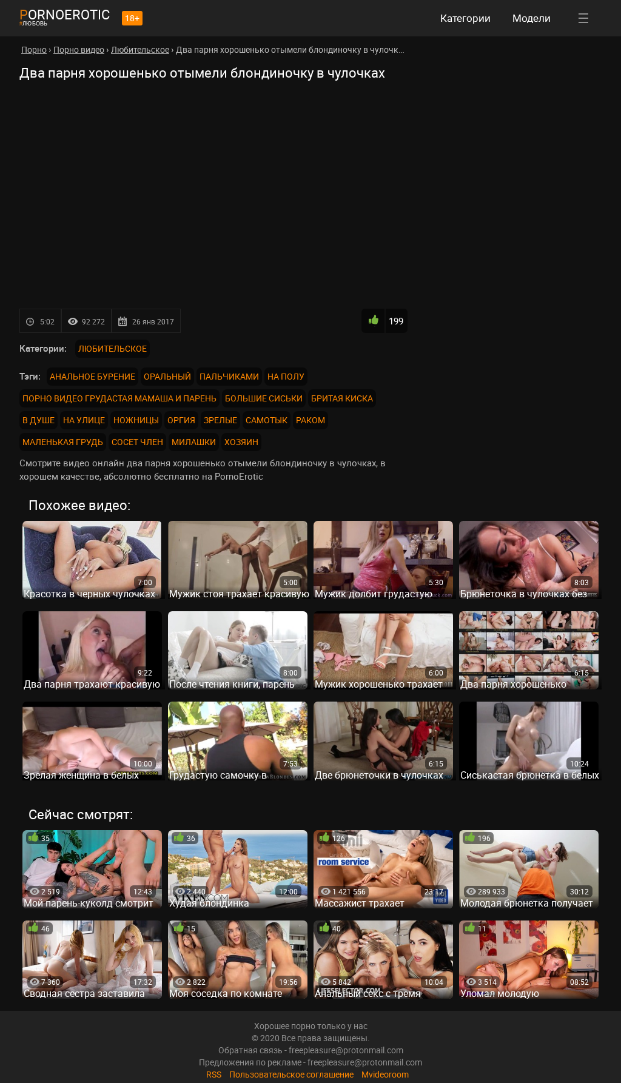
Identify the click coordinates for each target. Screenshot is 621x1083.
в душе (38, 420)
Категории (465, 18)
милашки (194, 442)
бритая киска (342, 398)
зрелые (220, 420)
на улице (84, 420)
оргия (181, 420)
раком (310, 420)
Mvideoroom (385, 1074)
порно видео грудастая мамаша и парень (119, 398)
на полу (285, 376)
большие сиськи (264, 398)
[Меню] (583, 18)
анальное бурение (92, 376)
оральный (167, 376)
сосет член (137, 442)
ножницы (136, 420)
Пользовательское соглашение (291, 1074)
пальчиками (229, 376)
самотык (266, 420)
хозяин (241, 442)
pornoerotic (64, 14)
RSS (213, 1074)
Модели (531, 18)
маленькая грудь (62, 442)
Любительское (112, 348)
